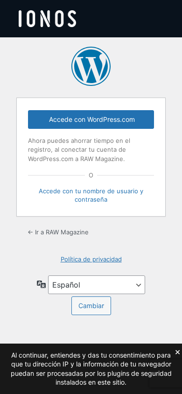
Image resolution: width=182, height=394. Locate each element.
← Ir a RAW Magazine (58, 232)
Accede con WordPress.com (92, 119)
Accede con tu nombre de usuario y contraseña (91, 195)
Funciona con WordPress (91, 66)
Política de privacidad (91, 259)
